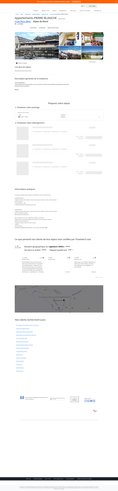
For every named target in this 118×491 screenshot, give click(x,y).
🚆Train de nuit (46, 10)
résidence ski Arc (19, 354)
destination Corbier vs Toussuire (22, 341)
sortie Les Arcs (19, 364)
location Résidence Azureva (21, 351)
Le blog (52, 454)
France (21, 14)
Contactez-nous (24, 425)
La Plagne (65, 434)
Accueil (17, 14)
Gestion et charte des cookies (84, 478)
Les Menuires (66, 438)
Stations (54, 10)
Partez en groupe (54, 429)
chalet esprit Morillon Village (21, 338)
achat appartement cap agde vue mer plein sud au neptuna (27, 325)
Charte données (70, 478)
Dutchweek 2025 (67, 461)
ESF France (91, 446)
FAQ (21, 431)
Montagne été (97, 10)
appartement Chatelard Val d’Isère (22, 328)
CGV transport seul (58, 478)
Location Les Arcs (44, 14)
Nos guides (53, 456)
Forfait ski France (92, 444)
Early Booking (40, 434)
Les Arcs (65, 436)
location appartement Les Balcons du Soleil (24, 344)
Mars (76, 436)
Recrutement (23, 429)
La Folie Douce (66, 463)
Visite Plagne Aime (19, 371)
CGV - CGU (48, 478)
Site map (28, 478)
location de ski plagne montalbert (22, 348)
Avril (76, 438)
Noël (76, 428)
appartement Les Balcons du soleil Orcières (24, 331)
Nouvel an (78, 429)
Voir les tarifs (33, 27)
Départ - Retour (24, 116)
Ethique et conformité (25, 434)
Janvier (77, 431)
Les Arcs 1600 (53, 14)
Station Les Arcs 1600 (53, 27)
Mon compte (92, 6)
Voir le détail (18, 247)
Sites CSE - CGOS (54, 431)
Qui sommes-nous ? (25, 427)
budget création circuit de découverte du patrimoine (26, 335)
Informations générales (22, 27)
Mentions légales (38, 478)
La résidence (42, 27)
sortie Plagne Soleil (19, 367)
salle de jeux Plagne (20, 361)
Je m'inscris (74, 399)
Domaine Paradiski (36, 14)
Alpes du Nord (28, 14)
